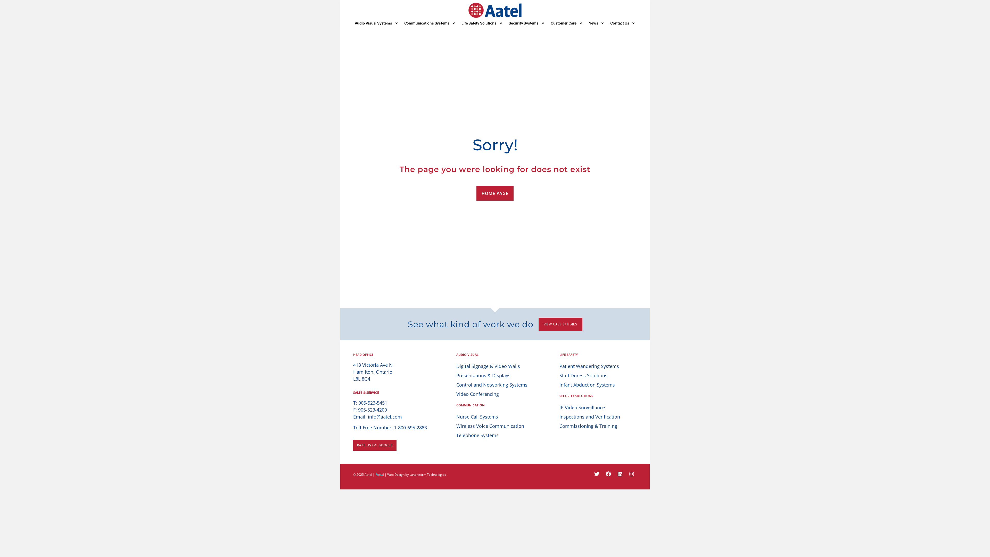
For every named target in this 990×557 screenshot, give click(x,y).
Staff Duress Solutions (583, 375)
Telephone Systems (477, 435)
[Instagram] (631, 474)
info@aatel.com (385, 417)
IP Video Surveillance (582, 407)
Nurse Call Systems (477, 417)
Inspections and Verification (589, 417)
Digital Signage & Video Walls (488, 366)
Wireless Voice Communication (490, 426)
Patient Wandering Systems (589, 366)
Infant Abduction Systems (587, 385)
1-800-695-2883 (410, 427)
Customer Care (563, 23)
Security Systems (524, 23)
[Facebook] (608, 474)
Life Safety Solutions (479, 23)
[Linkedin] (620, 474)
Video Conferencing (477, 394)
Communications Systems (427, 23)
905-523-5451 (372, 403)
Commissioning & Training (588, 426)
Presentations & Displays (483, 375)
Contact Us (619, 23)
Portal (379, 474)
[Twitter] (597, 474)
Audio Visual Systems (373, 23)
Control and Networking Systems (491, 385)
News (593, 23)
